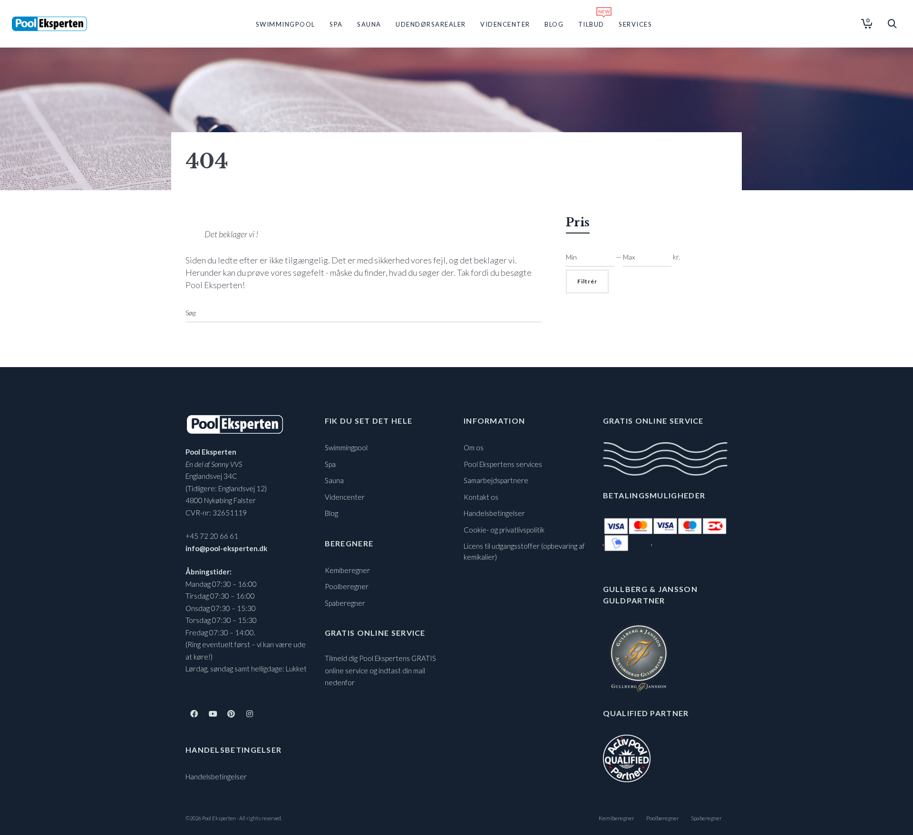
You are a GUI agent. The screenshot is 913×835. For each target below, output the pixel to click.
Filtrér (587, 281)
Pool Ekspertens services (503, 464)
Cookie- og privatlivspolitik (504, 529)
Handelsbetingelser (216, 776)
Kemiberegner (347, 570)
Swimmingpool (346, 447)
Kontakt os (481, 497)
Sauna (334, 480)
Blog (331, 513)
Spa (330, 464)
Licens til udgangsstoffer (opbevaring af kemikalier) (524, 551)
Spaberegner (345, 603)
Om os (474, 447)
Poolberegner (347, 586)
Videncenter (345, 497)
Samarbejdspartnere (496, 480)
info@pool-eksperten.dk (226, 548)
